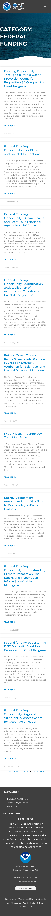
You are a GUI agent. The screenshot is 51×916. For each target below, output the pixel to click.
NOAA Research (25, 907)
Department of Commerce (17, 899)
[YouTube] (31, 818)
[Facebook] (19, 818)
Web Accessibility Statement (25, 874)
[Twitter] (23, 818)
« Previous (13, 771)
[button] (25, 888)
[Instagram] (27, 818)
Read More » (10, 126)
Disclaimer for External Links (25, 878)
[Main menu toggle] (45, 6)
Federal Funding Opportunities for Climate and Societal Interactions (22, 150)
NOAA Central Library (25, 866)
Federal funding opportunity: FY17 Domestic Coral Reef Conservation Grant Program (25, 646)
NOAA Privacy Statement (25, 882)
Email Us (13, 807)
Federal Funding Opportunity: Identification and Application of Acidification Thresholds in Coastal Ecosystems (23, 287)
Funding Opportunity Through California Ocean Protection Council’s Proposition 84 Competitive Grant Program (24, 78)
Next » (40, 771)
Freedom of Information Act (25, 870)
